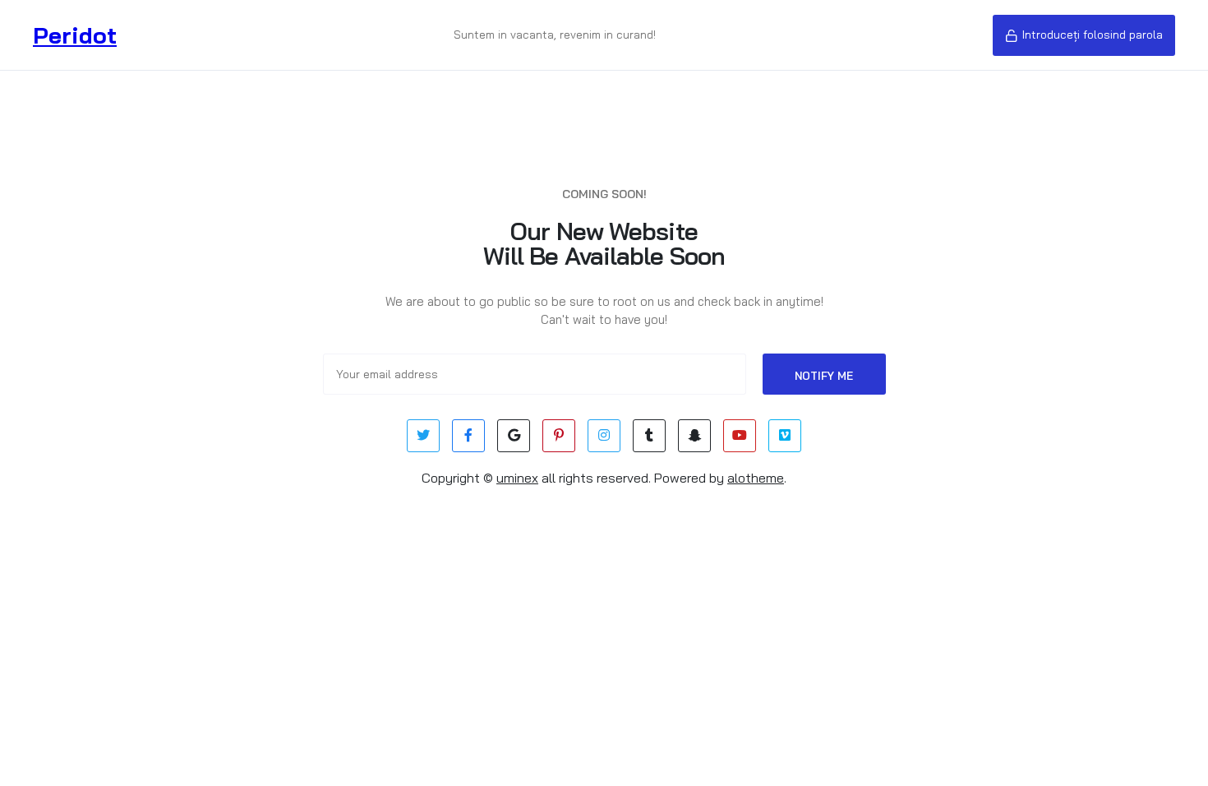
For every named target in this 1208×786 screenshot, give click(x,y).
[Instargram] (604, 435)
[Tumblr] (649, 435)
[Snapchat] (694, 435)
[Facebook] (468, 435)
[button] (1084, 35)
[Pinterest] (558, 435)
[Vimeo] (784, 435)
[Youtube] (739, 435)
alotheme (755, 477)
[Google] (513, 435)
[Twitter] (423, 435)
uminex (517, 477)
